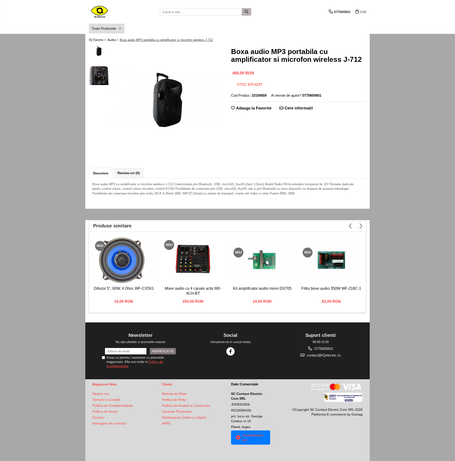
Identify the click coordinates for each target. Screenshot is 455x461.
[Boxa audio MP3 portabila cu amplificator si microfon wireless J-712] (167, 100)
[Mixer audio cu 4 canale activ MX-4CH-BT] (193, 260)
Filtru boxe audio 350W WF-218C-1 (331, 288)
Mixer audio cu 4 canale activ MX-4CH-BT (193, 290)
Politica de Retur (174, 400)
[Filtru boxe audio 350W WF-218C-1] (331, 260)
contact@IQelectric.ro (323, 355)
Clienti (167, 384)
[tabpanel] (167, 100)
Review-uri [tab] (129, 173)
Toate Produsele (104, 28)
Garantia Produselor (177, 411)
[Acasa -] (112, 12)
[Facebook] (230, 351)
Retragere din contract (109, 423)
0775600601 (323, 349)
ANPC (166, 423)
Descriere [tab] (100, 173)
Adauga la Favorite (253, 108)
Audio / (113, 40)
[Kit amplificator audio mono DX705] (262, 260)
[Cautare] (246, 12)
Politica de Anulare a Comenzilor (186, 405)
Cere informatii (298, 108)
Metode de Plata (174, 394)
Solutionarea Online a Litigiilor (184, 417)
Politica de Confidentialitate (112, 405)
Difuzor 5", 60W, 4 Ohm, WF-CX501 (124, 288)
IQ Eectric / (97, 40)
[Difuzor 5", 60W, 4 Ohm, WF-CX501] (123, 260)
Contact (98, 417)
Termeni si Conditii (106, 400)
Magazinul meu (104, 384)
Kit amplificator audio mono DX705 (262, 288)
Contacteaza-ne (253, 437)
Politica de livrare (105, 411)
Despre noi (100, 394)
